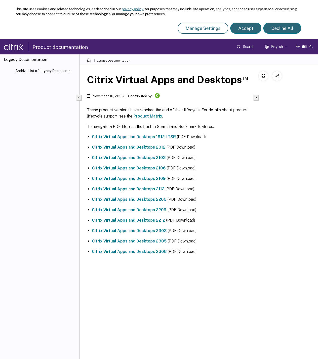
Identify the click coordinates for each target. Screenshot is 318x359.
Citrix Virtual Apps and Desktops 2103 (129, 157)
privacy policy (132, 9)
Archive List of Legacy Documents (43, 71)
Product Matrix (147, 116)
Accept (245, 28)
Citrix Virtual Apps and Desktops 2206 (129, 199)
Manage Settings (203, 28)
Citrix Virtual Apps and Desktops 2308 (129, 251)
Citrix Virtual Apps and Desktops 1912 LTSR (134, 136)
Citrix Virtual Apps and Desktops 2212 (128, 220)
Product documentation (60, 47)
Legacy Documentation (113, 60)
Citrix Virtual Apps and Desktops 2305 (129, 241)
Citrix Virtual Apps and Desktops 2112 (128, 189)
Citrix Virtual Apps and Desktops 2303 (129, 230)
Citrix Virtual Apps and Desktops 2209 (129, 209)
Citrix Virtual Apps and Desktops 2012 (128, 147)
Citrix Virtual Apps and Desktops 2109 (129, 178)
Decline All (282, 28)
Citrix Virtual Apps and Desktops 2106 (129, 168)
